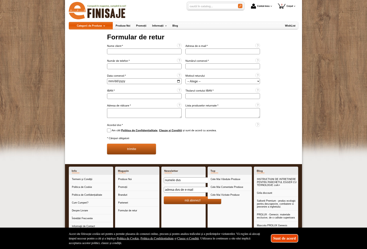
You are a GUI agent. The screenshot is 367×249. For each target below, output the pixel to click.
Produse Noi (125, 179)
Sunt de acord (284, 238)
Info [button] (74, 170)
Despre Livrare (80, 210)
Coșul (287, 5)
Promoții (122, 187)
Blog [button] (260, 170)
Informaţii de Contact (83, 226)
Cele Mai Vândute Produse (225, 179)
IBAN (111, 90)
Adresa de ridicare (119, 105)
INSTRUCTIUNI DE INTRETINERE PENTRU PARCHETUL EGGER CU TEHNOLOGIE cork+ (276, 182)
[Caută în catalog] (240, 6)
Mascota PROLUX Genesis (272, 225)
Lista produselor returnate (201, 105)
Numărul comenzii (197, 60)
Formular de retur (127, 210)
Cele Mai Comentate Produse (227, 187)
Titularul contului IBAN (199, 90)
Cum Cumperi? (80, 202)
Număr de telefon (118, 60)
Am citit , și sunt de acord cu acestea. (164, 130)
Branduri (122, 194)
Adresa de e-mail (196, 45)
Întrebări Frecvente (82, 218)
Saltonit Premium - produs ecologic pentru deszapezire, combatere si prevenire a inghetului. (276, 203)
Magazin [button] (123, 170)
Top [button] (212, 170)
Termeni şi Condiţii (82, 179)
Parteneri (123, 202)
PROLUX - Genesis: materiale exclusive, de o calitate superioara (276, 216)
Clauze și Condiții (170, 130)
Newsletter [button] (171, 170)
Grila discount (264, 192)
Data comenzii (116, 75)
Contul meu (263, 6)
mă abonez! (193, 200)
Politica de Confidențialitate (139, 130)
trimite (131, 149)
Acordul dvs (115, 125)
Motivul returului (195, 75)
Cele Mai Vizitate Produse (225, 194)
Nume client (115, 45)
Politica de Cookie (82, 187)
